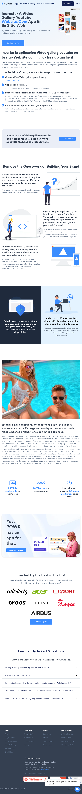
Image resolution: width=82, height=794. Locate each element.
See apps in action (16, 550)
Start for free (67, 3)
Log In (78, 3)
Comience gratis (13, 43)
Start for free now (12, 80)
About (39, 3)
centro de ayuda (68, 323)
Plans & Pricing (29, 3)
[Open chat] (77, 789)
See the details (67, 138)
